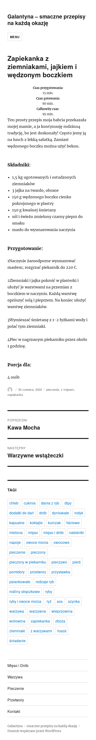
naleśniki (76, 532)
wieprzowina (61, 611)
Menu (14, 37)
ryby (48, 591)
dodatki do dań (21, 512)
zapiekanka (15, 394)
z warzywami (41, 630)
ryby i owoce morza (25, 601)
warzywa (16, 611)
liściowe (73, 522)
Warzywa (15, 677)
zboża (60, 621)
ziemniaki (17, 630)
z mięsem (67, 389)
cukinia (30, 503)
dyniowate (60, 512)
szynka (74, 601)
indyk (78, 512)
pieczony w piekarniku (27, 562)
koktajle (36, 522)
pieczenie (52, 389)
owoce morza (37, 542)
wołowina (17, 621)
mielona (16, 532)
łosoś (61, 630)
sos (60, 601)
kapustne (16, 522)
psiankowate (19, 581)
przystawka (60, 571)
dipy (68, 503)
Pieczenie (15, 688)
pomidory (17, 571)
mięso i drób (53, 532)
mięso (33, 532)
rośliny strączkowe (24, 591)
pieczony (38, 552)
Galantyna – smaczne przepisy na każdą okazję (46, 19)
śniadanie (17, 640)
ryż (49, 601)
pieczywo (59, 562)
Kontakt (13, 711)
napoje (15, 542)
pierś (76, 562)
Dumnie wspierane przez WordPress (34, 731)
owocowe (61, 542)
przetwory (38, 571)
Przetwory (15, 700)
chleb (13, 503)
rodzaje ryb (45, 581)
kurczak (54, 522)
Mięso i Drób (17, 665)
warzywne (37, 611)
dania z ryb (50, 503)
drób (43, 512)
